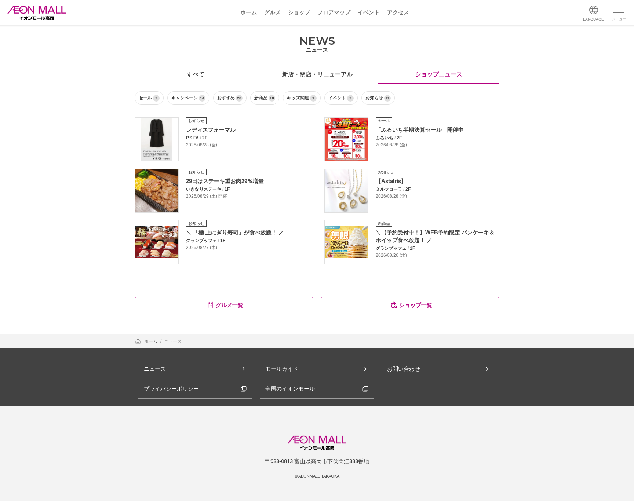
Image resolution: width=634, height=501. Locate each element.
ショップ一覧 (415, 305)
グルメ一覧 (229, 305)
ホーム (151, 341)
